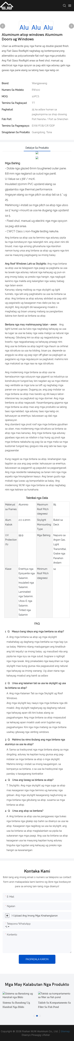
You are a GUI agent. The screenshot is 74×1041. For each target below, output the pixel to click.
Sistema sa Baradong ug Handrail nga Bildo (16, 1005)
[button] (34, 1016)
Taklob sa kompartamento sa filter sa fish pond (54, 1005)
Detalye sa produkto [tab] (37, 147)
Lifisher (46, 1034)
